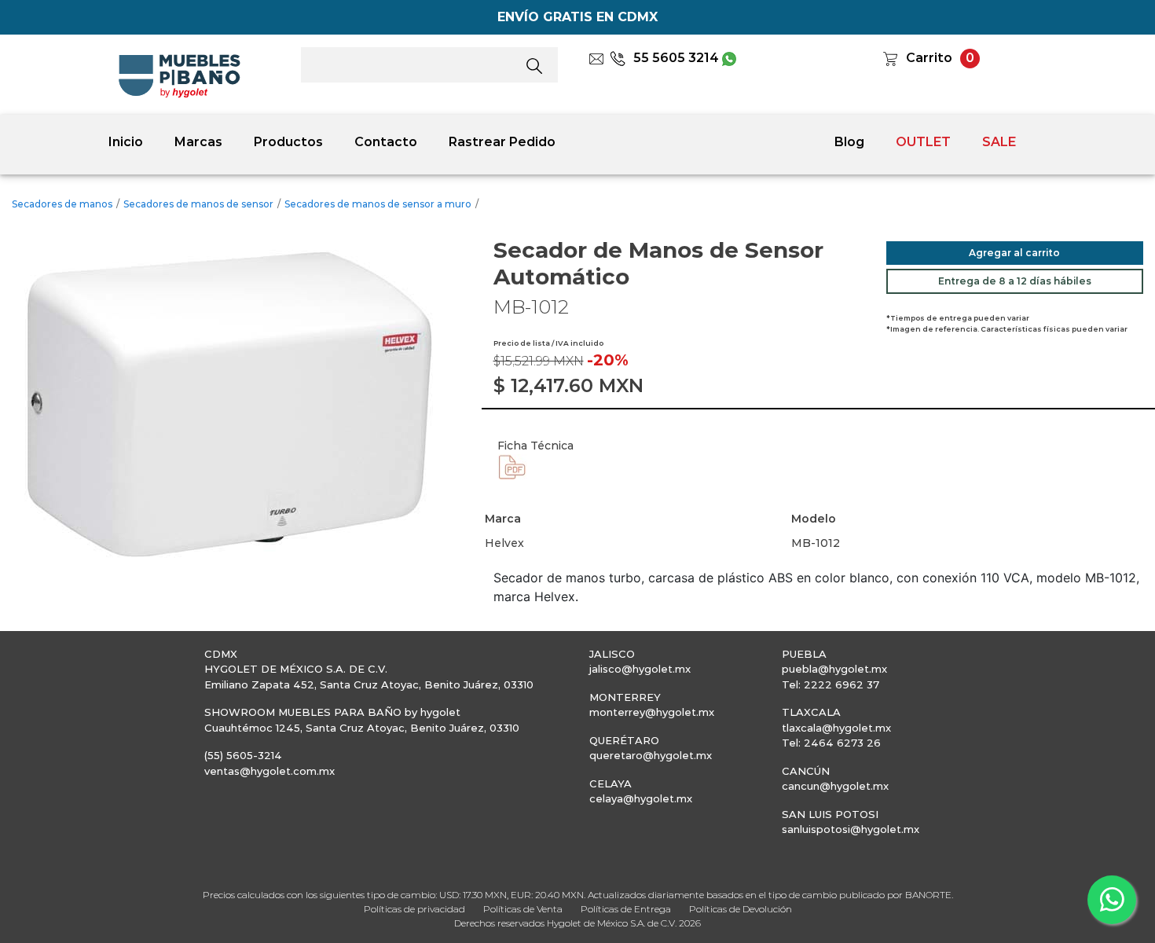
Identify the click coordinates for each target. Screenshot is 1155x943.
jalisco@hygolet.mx (640, 668)
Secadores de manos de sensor (198, 204)
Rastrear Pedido (502, 141)
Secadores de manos (62, 204)
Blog (849, 141)
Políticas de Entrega (626, 909)
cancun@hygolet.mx (835, 786)
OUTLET (923, 141)
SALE (999, 141)
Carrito (929, 57)
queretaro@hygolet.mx (650, 755)
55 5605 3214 (676, 57)
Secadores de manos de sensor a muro (377, 204)
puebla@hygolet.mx (834, 668)
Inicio (125, 141)
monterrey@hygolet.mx (651, 712)
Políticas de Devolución (740, 909)
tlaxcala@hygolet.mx (836, 727)
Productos (288, 141)
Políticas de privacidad (414, 909)
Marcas (198, 141)
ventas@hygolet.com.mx (269, 771)
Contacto (385, 141)
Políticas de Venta (523, 909)
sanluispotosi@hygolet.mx (850, 829)
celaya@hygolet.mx (640, 798)
